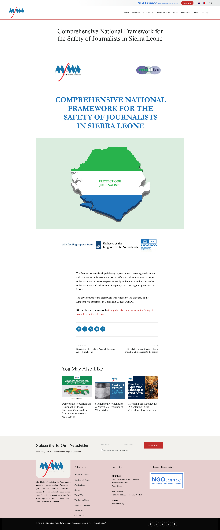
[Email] (96, 329)
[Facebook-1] (84, 329)
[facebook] (150, 524)
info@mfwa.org (118, 503)
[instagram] (162, 524)
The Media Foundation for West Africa (57, 523)
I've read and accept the (115, 450)
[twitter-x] (156, 524)
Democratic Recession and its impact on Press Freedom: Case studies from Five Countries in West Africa (76, 410)
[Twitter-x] (78, 329)
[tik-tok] (174, 524)
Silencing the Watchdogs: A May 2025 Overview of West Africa (109, 407)
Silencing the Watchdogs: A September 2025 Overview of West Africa (142, 407)
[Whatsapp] (90, 329)
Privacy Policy (123, 450)
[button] (102, 329)
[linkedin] (168, 524)
